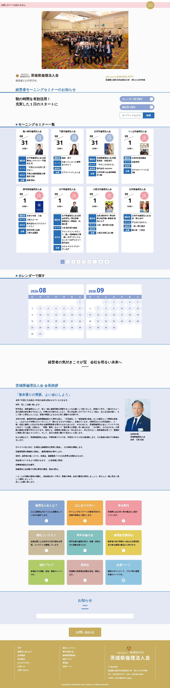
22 (80, 321)
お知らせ (21, 666)
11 (48, 315)
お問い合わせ (85, 632)
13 (64, 315)
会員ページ (67, 666)
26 (56, 327)
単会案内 (21, 659)
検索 (148, 115)
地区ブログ (67, 659)
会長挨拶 (21, 655)
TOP (19, 648)
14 (72, 315)
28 (72, 327)
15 (80, 315)
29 (101, 262)
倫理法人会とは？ (25, 651)
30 (107, 262)
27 (64, 327)
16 (114, 315)
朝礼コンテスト (69, 648)
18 (48, 321)
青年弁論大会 (68, 651)
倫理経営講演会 (69, 655)
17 (40, 321)
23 (32, 327)
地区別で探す (129, 107)
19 (56, 321)
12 (56, 315)
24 (40, 327)
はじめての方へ (24, 662)
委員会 (65, 662)
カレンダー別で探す (132, 99)
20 (64, 321)
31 (40, 334)
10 (40, 315)
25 (48, 327)
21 (72, 321)
